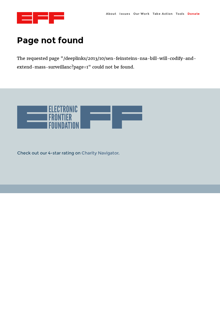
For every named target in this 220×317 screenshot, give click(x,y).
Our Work (141, 14)
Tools (180, 14)
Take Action (163, 14)
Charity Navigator (100, 153)
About (111, 14)
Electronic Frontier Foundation (40, 18)
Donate (194, 14)
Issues (124, 14)
